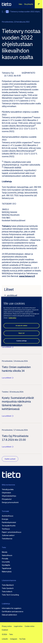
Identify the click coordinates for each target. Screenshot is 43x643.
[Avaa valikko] (39, 4)
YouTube (22, 639)
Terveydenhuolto (8, 526)
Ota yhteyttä (28, 4)
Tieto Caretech (8, 588)
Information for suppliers (11, 608)
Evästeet (5, 630)
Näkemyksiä (6, 572)
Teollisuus (6, 529)
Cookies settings (21, 341)
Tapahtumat (6, 568)
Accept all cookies (21, 325)
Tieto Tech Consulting (10, 595)
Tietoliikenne (7, 539)
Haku (20, 4)
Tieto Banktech (8, 585)
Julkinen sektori (8, 535)
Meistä (4, 552)
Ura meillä (6, 562)
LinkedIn (5, 639)
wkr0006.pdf (12, 295)
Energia (5, 519)
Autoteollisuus (7, 516)
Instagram (13, 639)
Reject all (22, 333)
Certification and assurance (12, 612)
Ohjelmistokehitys (9, 496)
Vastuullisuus (7, 555)
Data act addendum (9, 615)
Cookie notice (29, 626)
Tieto (4, 11)
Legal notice (18, 626)
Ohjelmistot (6, 493)
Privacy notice (7, 626)
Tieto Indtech (7, 592)
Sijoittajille (6, 565)
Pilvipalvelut (6, 499)
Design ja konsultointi (10, 502)
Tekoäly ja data (7, 489)
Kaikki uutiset (10, 459)
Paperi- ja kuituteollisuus (11, 532)
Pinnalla (5, 559)
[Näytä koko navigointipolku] (7, 11)
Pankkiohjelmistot (9, 522)
